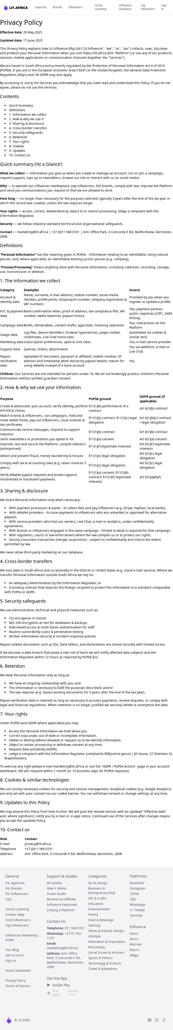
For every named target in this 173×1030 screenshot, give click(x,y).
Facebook (137, 883)
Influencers (75, 7)
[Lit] (16, 7)
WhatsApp (137, 904)
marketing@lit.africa (62, 948)
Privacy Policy (15, 980)
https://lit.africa (95, 53)
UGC (8, 899)
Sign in (164, 7)
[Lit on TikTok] (164, 1020)
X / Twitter (137, 910)
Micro (134, 939)
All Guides (54, 883)
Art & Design (97, 883)
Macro (134, 950)
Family (93, 914)
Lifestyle (94, 936)
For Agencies (15, 883)
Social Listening (100, 7)
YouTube (136, 915)
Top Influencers (148, 7)
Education (95, 903)
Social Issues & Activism (106, 952)
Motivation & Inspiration (106, 941)
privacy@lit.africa (38, 844)
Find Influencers (17, 920)
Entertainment (99, 909)
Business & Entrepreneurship (101, 890)
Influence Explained (62, 904)
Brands (57, 7)
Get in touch (14, 955)
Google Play (61, 985)
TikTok (134, 894)
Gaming (94, 925)
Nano (134, 933)
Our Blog (12, 950)
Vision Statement (18, 970)
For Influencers (16, 894)
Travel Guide (56, 894)
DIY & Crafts (97, 898)
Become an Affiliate (61, 899)
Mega (134, 955)
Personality (96, 947)
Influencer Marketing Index (21, 937)
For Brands (13, 888)
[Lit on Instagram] (156, 1020)
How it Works (56, 888)
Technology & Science (104, 963)
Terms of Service (17, 986)
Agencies (41, 7)
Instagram (138, 888)
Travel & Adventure (102, 969)
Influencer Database (125, 7)
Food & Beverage (101, 920)
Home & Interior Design (106, 931)
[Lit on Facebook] (149, 1020)
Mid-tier (136, 944)
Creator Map (14, 914)
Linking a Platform (60, 910)
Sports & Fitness (100, 958)
